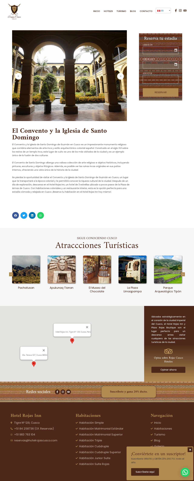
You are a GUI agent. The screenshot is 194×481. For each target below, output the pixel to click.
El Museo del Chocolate (97, 289)
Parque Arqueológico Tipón (168, 289)
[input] (160, 50)
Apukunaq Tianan (61, 288)
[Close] (87, 327)
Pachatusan (26, 288)
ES (162, 10)
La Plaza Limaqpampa (133, 289)
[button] (15, 215)
